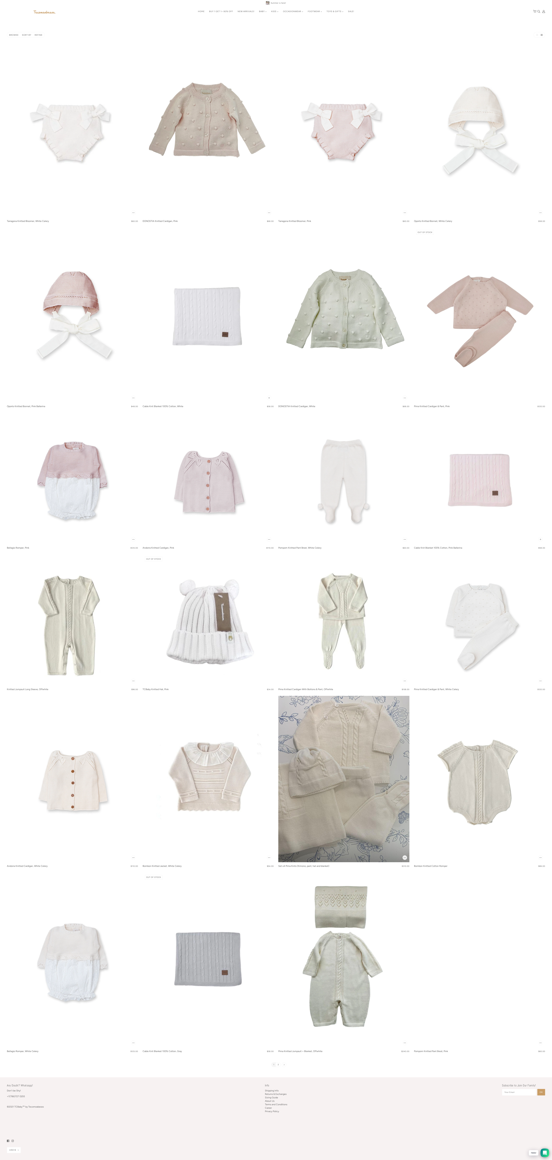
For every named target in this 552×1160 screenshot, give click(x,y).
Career (268, 1108)
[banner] (44, 12)
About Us (269, 1101)
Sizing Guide (271, 1097)
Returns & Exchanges (275, 1094)
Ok (541, 1092)
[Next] (284, 1065)
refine (38, 35)
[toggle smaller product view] (542, 35)
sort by (26, 35)
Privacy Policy (272, 1111)
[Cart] (535, 11)
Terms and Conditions (276, 1104)
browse (14, 35)
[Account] (543, 11)
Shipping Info (272, 1090)
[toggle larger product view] (536, 35)
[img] (539, 11)
